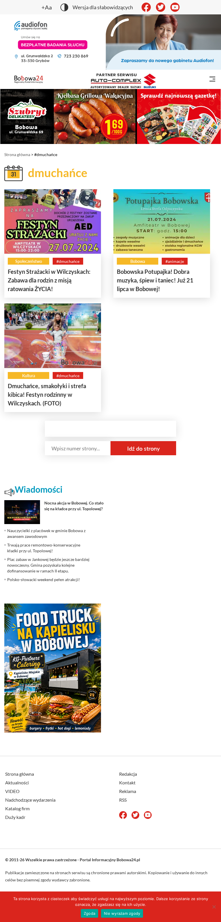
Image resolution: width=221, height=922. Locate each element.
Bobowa (137, 261)
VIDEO (12, 791)
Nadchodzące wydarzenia (30, 800)
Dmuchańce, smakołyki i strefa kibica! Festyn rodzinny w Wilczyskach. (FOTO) (47, 394)
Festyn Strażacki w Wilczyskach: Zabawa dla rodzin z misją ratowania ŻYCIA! (49, 280)
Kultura (28, 375)
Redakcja (128, 774)
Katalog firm (17, 808)
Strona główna (17, 154)
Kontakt (127, 782)
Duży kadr (15, 817)
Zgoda (89, 913)
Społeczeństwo (28, 261)
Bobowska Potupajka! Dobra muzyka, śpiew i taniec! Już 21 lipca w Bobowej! (155, 280)
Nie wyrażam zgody (122, 913)
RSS (123, 800)
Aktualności (17, 782)
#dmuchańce (67, 261)
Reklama (127, 791)
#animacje (174, 261)
